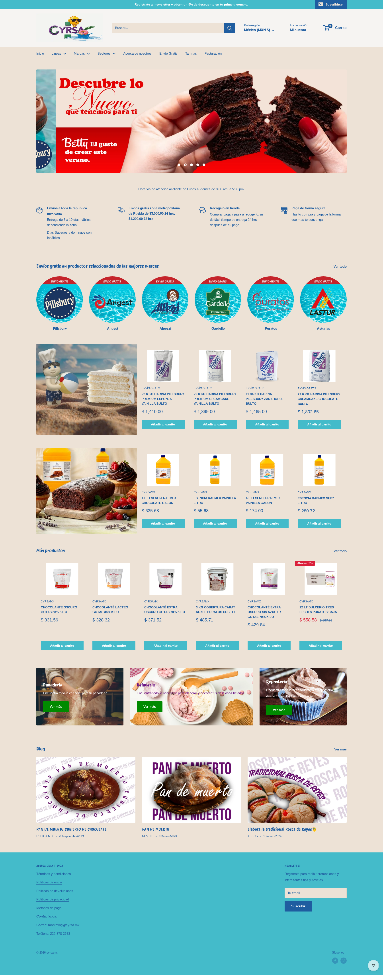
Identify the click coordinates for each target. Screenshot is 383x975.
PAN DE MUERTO (155, 829)
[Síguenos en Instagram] (343, 961)
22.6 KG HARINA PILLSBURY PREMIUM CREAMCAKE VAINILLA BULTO (215, 398)
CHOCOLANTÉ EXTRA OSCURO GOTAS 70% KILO (164, 610)
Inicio (40, 53)
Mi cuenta (298, 30)
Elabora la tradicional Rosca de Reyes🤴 (282, 829)
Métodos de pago (48, 908)
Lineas (56, 53)
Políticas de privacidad (52, 899)
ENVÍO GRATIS (151, 388)
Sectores (104, 53)
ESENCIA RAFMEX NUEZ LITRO (316, 500)
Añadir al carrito (163, 424)
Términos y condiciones (53, 874)
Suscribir (298, 906)
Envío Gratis (168, 53)
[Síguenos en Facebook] (335, 961)
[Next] (347, 607)
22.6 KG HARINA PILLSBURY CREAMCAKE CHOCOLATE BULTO (319, 399)
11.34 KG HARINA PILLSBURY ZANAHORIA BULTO (264, 398)
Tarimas (191, 53)
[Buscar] (229, 28)
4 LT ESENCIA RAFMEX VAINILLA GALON (263, 500)
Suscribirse (334, 4)
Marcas (79, 53)
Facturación (213, 53)
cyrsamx (148, 492)
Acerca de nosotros (137, 53)
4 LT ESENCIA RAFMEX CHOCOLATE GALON (159, 500)
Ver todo (341, 266)
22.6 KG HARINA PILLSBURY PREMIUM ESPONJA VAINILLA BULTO (163, 398)
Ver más (341, 749)
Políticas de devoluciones (54, 891)
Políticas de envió (49, 882)
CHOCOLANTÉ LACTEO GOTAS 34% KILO (110, 610)
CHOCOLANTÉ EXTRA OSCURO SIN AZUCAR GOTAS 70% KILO (264, 612)
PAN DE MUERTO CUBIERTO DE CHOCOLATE (71, 829)
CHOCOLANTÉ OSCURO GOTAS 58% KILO (59, 610)
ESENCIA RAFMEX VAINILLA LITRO (215, 500)
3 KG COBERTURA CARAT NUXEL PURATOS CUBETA (216, 610)
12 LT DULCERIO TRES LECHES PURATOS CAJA (318, 610)
